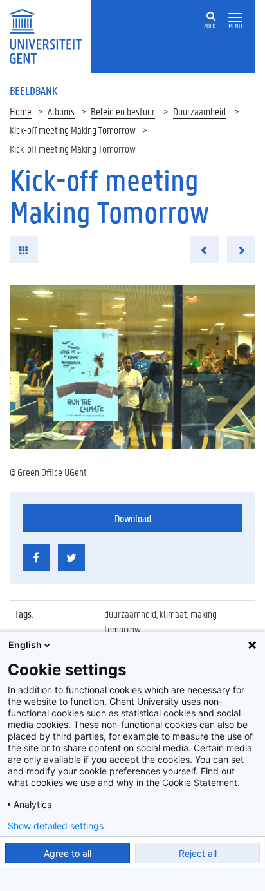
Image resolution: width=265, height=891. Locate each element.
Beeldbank (33, 90)
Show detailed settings (56, 826)
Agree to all (67, 853)
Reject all (198, 853)
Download (132, 518)
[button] (235, 17)
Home (21, 111)
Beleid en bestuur (123, 111)
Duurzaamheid (199, 111)
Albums (61, 111)
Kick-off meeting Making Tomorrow (73, 130)
